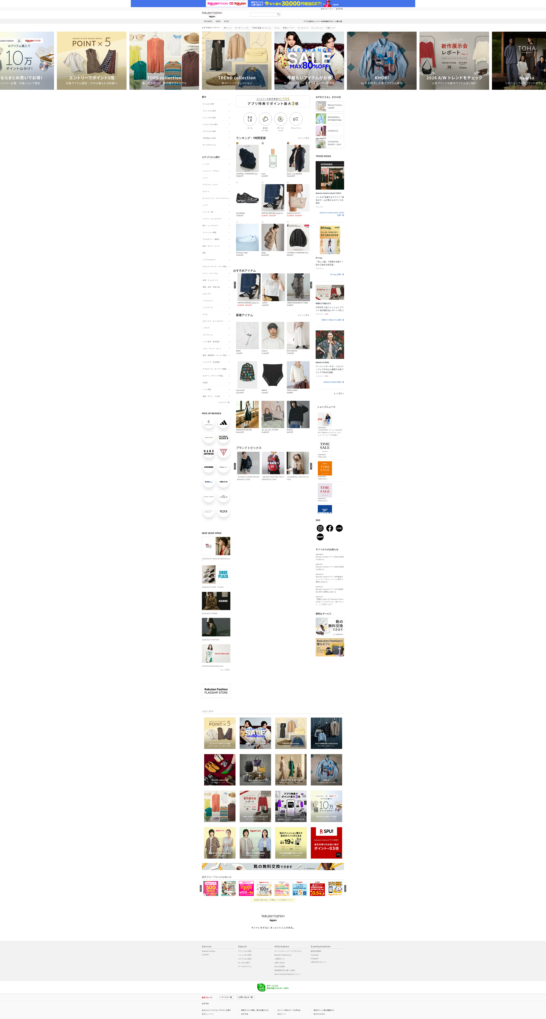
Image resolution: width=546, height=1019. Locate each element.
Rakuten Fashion (224, 14)
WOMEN (208, 21)
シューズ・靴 (208, 212)
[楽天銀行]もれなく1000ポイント (305, 9)
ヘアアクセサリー (209, 260)
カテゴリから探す (209, 131)
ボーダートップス (242, 28)
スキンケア (207, 294)
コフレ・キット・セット (212, 348)
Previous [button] (201, 60)
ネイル (205, 314)
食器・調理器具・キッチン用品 (215, 355)
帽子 (204, 253)
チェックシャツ (317, 28)
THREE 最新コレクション (261, 28)
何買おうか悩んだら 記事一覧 (332, 320)
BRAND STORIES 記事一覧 (334, 382)
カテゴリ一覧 (224, 402)
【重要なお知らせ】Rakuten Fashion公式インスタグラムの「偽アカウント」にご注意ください (330, 601)
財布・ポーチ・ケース (211, 246)
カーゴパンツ (303, 28)
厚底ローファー (289, 28)
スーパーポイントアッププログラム (288, 951)
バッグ (205, 205)
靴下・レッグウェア (210, 225)
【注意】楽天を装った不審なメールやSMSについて (273, 900)
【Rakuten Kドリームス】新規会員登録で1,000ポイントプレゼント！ (246, 1003)
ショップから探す (209, 117)
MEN (218, 21)
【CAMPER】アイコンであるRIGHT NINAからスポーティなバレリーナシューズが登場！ (330, 432)
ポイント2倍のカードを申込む (289, 1010)
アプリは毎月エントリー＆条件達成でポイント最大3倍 (323, 21)
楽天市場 (339, 9)
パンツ (205, 178)
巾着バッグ (330, 28)
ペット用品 (207, 389)
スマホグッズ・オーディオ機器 (215, 369)
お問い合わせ (279, 963)
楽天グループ (326, 9)
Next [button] (344, 60)
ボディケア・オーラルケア (213, 321)
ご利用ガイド (279, 959)
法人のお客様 (279, 966)
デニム (277, 28)
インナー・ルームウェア (212, 219)
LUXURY (205, 955)
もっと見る (225, 670)
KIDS (226, 21)
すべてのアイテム (209, 145)
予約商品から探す (209, 138)
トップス (206, 164)
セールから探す (209, 104)
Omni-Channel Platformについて (287, 974)
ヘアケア (206, 328)
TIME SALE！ (323, 479)
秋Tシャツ (228, 28)
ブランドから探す (209, 111)
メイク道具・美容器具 (211, 342)
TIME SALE (322, 457)
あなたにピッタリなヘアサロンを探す (216, 1010)
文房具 (205, 382)
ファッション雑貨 (209, 232)
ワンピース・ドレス (210, 184)
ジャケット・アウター (211, 171)
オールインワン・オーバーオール (215, 198)
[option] (91, 61)
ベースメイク (208, 301)
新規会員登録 (316, 951)
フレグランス (208, 335)
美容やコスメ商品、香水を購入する (254, 1010)
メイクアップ (208, 307)
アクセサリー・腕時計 (211, 239)
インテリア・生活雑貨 (211, 362)
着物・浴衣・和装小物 (211, 287)
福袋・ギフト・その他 (211, 396)
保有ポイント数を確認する (324, 1010)
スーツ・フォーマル (210, 273)
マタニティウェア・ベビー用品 (215, 266)
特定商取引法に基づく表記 (284, 970)
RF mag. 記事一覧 (337, 274)
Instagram (314, 958)
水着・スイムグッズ (210, 280)
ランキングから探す (210, 124)
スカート (206, 191)
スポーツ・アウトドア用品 (213, 376)
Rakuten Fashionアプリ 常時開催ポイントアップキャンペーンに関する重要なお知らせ (329, 579)
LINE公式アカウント (318, 962)
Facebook (315, 955)
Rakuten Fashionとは (282, 955)
